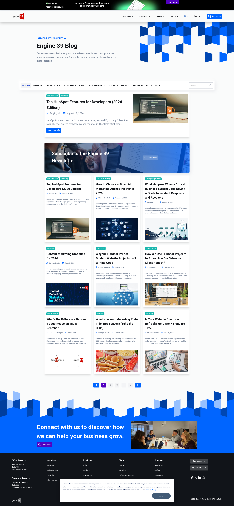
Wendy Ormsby (153, 333)
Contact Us (216, 16)
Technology (137, 85)
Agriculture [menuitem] (122, 470)
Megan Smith (152, 202)
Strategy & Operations (119, 85)
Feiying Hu (55, 113)
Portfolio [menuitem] (157, 470)
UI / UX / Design (153, 85)
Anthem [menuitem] (85, 465)
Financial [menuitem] (122, 465)
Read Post (52, 130)
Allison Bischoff (104, 198)
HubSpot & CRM (53, 85)
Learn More (172, 2)
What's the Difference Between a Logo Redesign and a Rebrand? (66, 324)
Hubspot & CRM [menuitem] (52, 470)
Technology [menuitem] (51, 475)
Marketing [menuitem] (50, 465)
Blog (186, 16)
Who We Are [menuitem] (159, 465)
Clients (159, 16)
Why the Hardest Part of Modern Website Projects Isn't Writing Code (116, 258)
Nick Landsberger (56, 333)
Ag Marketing (70, 85)
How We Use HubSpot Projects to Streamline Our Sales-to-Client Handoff (165, 258)
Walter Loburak (104, 267)
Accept (161, 496)
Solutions (126, 16)
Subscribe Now (150, 158)
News (81, 85)
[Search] (210, 85)
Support (197, 16)
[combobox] (201, 85)
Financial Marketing (96, 85)
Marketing (37, 85)
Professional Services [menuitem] (126, 475)
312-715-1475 (200, 468)
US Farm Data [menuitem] (87, 475)
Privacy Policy (151, 490)
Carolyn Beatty (54, 263)
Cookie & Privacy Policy (214, 499)
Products (143, 16)
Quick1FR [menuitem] (86, 470)
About (173, 16)
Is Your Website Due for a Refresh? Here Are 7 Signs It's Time (165, 324)
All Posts (26, 85)
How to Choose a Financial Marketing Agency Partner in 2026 (115, 189)
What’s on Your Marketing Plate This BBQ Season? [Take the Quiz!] (117, 324)
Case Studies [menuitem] (159, 475)
